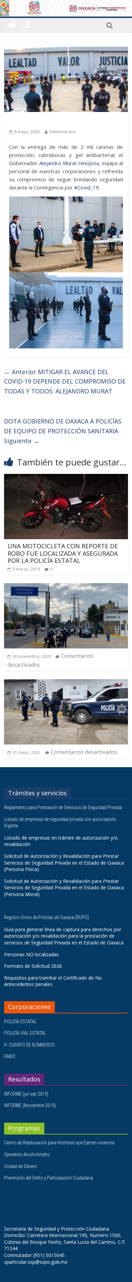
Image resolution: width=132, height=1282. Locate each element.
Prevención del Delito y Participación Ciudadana (48, 1178)
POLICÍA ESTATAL (20, 1021)
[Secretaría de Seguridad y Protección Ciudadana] (11, 25)
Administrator (62, 132)
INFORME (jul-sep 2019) (26, 1094)
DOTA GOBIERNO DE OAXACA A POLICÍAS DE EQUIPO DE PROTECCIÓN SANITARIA (63, 431)
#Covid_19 (86, 187)
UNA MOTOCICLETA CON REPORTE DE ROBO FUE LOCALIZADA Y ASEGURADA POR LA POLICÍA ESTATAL (62, 553)
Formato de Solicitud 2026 (33, 966)
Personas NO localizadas (31, 954)
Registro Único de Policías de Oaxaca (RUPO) (47, 917)
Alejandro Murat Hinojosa (69, 163)
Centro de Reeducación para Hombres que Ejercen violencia (59, 1142)
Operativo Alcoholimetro (27, 1154)
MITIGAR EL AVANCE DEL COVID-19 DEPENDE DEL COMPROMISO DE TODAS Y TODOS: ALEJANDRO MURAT (65, 381)
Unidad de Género (20, 1166)
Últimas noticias (28, 121)
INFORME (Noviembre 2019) (30, 1105)
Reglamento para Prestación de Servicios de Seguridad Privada (63, 807)
